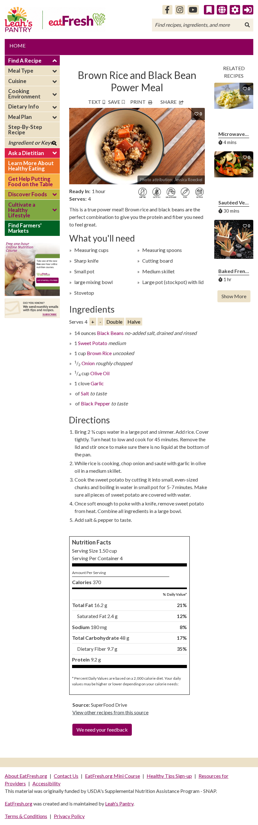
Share (168, 102)
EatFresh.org (18, 803)
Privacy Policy (69, 816)
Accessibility (46, 783)
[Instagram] (180, 9)
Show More (234, 296)
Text (94, 102)
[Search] (247, 25)
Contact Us (66, 776)
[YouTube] (193, 9)
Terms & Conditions (26, 816)
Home (17, 45)
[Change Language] (222, 9)
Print (138, 102)
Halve (133, 322)
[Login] (248, 9)
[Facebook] (167, 9)
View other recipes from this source (110, 712)
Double (114, 322)
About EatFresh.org (26, 776)
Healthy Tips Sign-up (169, 776)
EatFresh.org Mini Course (112, 776)
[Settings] (235, 9)
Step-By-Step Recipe (25, 130)
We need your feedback (102, 730)
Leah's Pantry (119, 803)
